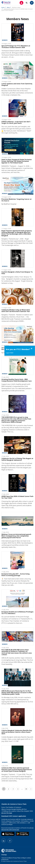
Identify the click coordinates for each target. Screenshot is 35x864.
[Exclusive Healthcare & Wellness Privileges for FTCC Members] (17, 598)
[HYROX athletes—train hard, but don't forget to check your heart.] (17, 108)
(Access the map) (6, 813)
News (8, 7)
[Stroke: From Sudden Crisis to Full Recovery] (17, 334)
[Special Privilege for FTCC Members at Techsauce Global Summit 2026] (17, 32)
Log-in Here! (9, 353)
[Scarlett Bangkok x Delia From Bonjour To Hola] (17, 258)
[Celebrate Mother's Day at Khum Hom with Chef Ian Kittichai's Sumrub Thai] (17, 296)
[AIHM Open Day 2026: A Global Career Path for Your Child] (17, 483)
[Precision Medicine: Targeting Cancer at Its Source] (17, 186)
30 (26, 789)
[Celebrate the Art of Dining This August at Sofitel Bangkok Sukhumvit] (17, 445)
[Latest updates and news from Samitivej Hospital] (17, 70)
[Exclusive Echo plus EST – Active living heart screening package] (17, 560)
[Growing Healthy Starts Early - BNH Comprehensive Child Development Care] (17, 366)
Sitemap (4, 854)
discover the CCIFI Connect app (10, 829)
